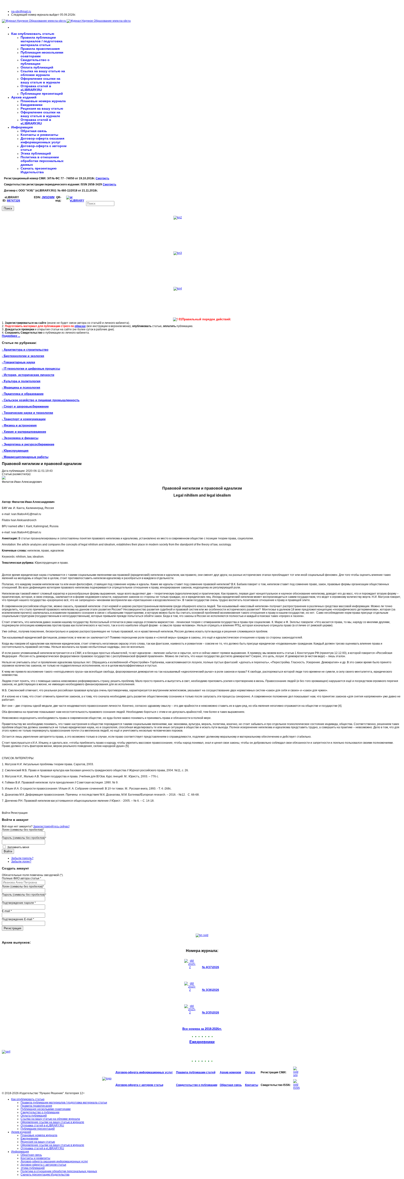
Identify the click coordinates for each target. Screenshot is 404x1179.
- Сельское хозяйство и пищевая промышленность (40, 400)
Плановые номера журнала (43, 101)
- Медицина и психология (21, 387)
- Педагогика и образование (22, 394)
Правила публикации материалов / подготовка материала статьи (41, 41)
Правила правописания (40, 48)
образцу (80, 326)
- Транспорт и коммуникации (24, 419)
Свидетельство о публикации (35, 61)
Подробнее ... (11, 336)
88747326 (13, 200)
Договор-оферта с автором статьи (139, 1085)
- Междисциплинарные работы (25, 457)
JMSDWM (48, 197)
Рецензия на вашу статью (42, 108)
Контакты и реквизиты (39, 135)
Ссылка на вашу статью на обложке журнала (43, 73)
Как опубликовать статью (32, 34)
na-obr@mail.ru (21, 11)
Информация (22, 127)
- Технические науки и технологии (27, 413)
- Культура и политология (21, 381)
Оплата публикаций (37, 67)
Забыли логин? (21, 861)
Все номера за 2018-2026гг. (202, 1029)
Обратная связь (34, 131)
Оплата (250, 1072)
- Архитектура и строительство (25, 349)
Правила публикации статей (195, 1072)
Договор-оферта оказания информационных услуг (42, 140)
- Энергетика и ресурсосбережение (28, 444)
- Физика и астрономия (19, 425)
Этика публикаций (36, 153)
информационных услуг (156, 1072)
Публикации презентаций (42, 93)
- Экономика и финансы (20, 438)
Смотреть (102, 178)
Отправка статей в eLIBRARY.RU (36, 88)
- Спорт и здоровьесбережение (25, 406)
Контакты (251, 1085)
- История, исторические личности (28, 375)
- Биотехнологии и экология (23, 356)
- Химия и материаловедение (24, 431)
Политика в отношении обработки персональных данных (42, 160)
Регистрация (12, 928)
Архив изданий (23, 97)
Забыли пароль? (22, 858)
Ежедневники (32, 105)
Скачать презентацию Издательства (39, 170)
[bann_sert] (6, 1051)
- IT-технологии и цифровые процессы (31, 368)
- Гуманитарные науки (18, 362)
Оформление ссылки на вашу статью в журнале (40, 80)
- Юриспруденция (15, 450)
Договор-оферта (127, 1072)
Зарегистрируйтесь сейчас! (51, 826)
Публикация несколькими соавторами (46, 1109)
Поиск (8, 208)
